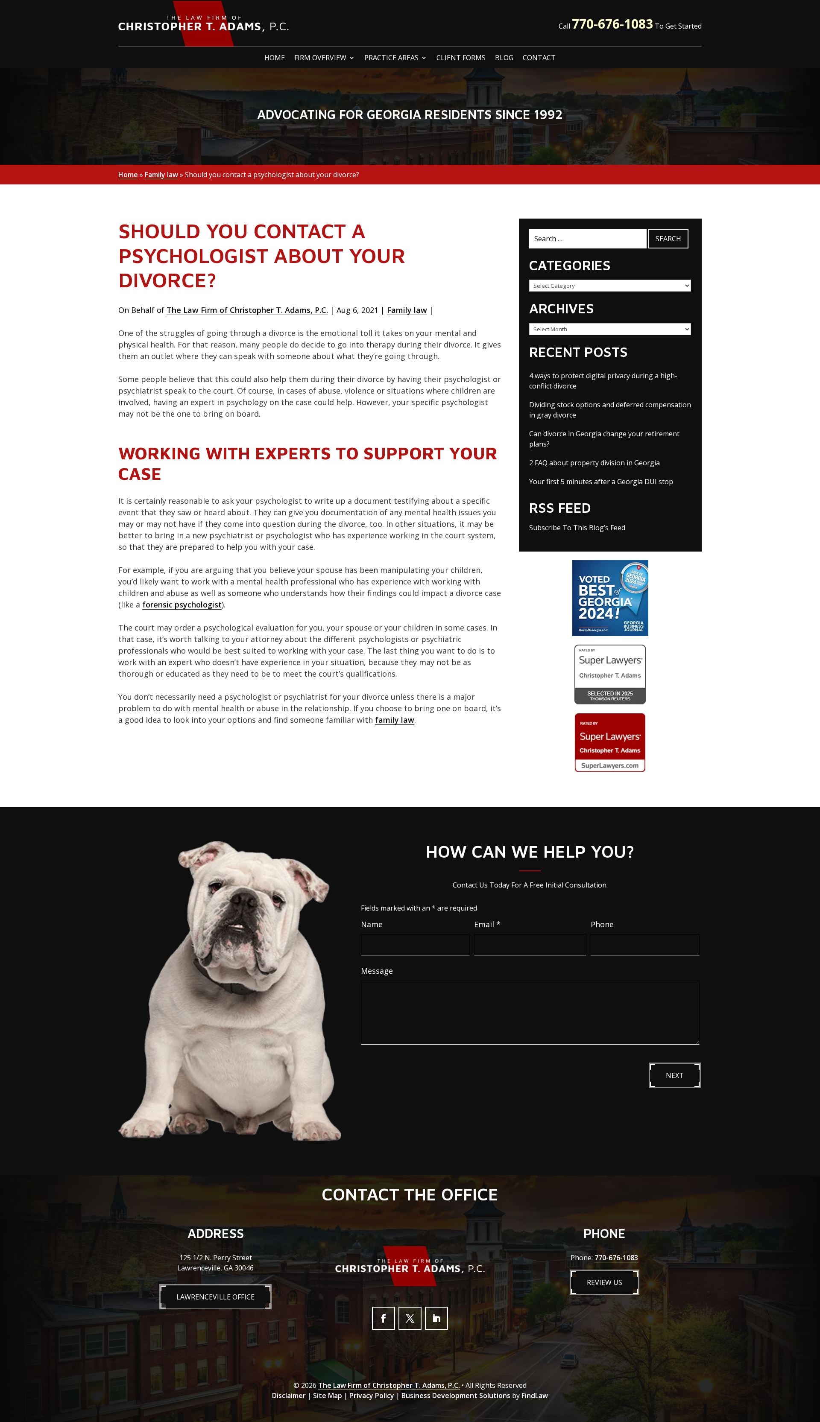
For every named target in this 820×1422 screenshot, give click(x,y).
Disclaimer (289, 1395)
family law (394, 720)
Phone (602, 924)
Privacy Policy (371, 1395)
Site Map (327, 1395)
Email (487, 924)
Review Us (604, 1282)
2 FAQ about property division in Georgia (594, 462)
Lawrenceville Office (215, 1297)
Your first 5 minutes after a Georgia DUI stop (601, 481)
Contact (539, 58)
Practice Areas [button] (391, 58)
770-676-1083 (612, 23)
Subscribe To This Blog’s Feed (577, 527)
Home (274, 58)
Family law (407, 310)
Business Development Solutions (455, 1395)
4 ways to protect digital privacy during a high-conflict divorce (603, 381)
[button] (811, 1360)
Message (377, 971)
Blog (504, 58)
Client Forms (461, 58)
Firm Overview (320, 58)
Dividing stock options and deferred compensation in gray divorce (610, 410)
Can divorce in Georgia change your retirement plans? (604, 439)
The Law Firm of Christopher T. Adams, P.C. (247, 310)
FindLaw (534, 1395)
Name (372, 924)
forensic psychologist (182, 604)
